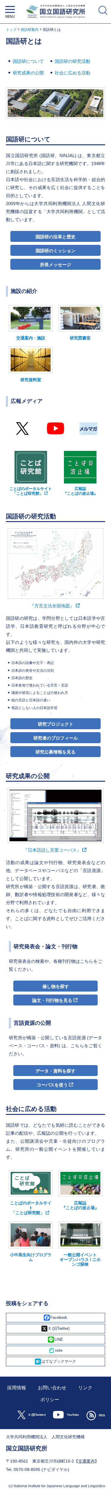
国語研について (28, 61)
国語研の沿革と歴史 (55, 236)
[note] (55, 1350)
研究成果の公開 (28, 72)
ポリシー (49, 1399)
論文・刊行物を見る (52, 1000)
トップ (11, 30)
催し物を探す (55, 986)
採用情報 (16, 1387)
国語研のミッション (55, 250)
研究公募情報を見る (55, 751)
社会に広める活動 (72, 72)
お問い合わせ (52, 1387)
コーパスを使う (52, 1084)
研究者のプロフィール (55, 737)
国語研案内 (29, 30)
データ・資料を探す (55, 1070)
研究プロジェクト (55, 724)
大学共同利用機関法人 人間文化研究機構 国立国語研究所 (55, 19)
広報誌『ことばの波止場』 (80, 490)
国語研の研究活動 (72, 61)
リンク (85, 1387)
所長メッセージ (55, 264)
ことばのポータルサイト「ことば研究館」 (30, 491)
